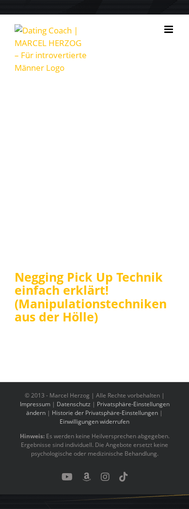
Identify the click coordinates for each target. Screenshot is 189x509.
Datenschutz (74, 404)
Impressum (35, 404)
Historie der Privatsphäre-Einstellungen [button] (105, 413)
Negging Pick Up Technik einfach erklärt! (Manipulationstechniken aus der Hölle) (91, 297)
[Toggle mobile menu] (169, 29)
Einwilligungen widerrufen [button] (94, 421)
